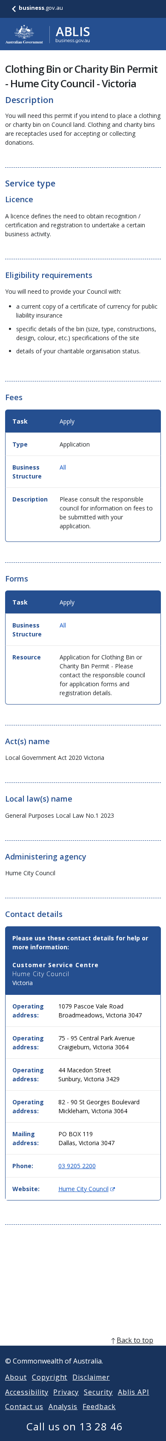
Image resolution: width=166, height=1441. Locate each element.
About (16, 1377)
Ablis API (133, 1392)
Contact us (24, 1406)
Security (98, 1392)
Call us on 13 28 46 (74, 1426)
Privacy (66, 1392)
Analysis (63, 1406)
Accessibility (26, 1392)
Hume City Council (86, 1189)
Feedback (99, 1406)
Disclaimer (91, 1377)
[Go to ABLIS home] (47, 34)
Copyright (50, 1377)
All (63, 467)
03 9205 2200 (77, 1166)
